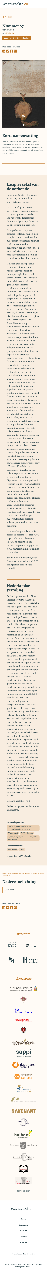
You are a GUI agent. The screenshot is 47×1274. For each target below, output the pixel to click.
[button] (42, 4)
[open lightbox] (23, 94)
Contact (23, 1242)
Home (23, 1219)
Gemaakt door (23, 1254)
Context (23, 1230)
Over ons (23, 1236)
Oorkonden (23, 1225)
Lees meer (9, 889)
